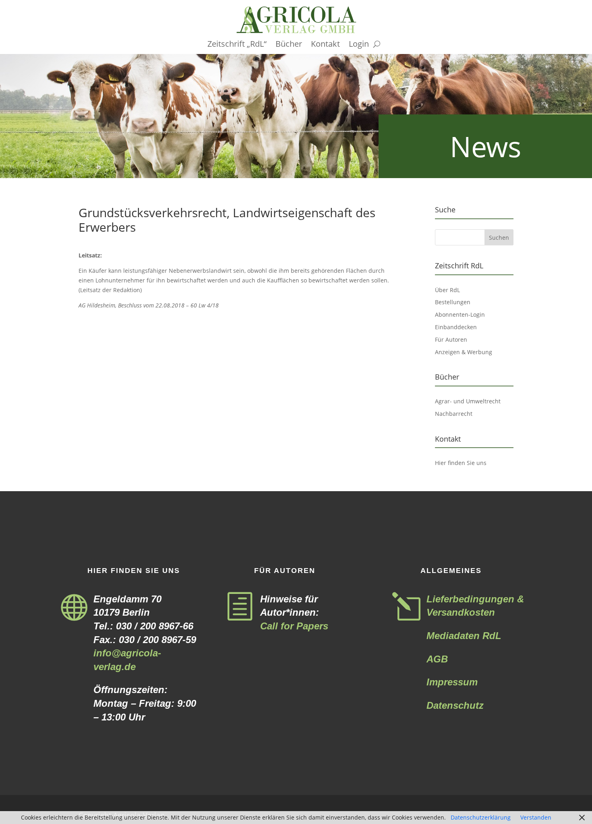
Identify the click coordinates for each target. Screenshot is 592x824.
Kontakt (325, 45)
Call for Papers (294, 626)
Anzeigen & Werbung (463, 352)
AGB (437, 659)
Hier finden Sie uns (460, 463)
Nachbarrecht (453, 413)
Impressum (452, 682)
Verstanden (535, 817)
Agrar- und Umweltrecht (468, 401)
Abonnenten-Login (460, 314)
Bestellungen (452, 302)
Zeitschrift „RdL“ (237, 45)
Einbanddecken (456, 327)
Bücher (288, 45)
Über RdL (447, 290)
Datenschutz (455, 705)
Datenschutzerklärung (481, 817)
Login (359, 45)
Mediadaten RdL (463, 635)
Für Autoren (451, 339)
